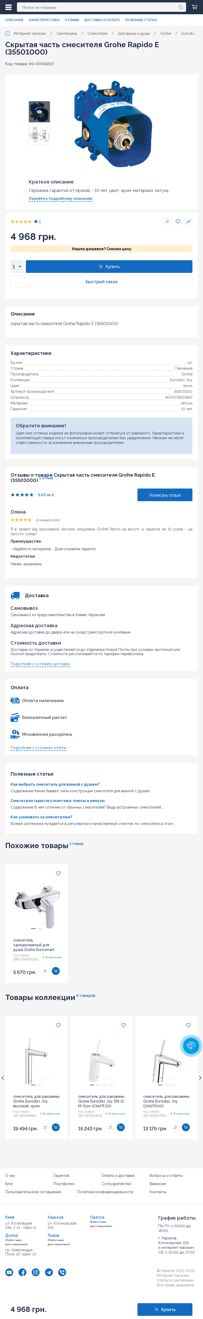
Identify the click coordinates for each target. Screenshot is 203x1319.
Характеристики (44, 20)
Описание (14, 20)
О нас (10, 1175)
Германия (184, 368)
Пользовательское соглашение (33, 1192)
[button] (191, 1046)
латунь (186, 403)
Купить (112, 266)
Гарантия (61, 1175)
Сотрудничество (117, 1184)
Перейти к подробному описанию (61, 198)
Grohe (187, 374)
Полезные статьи (141, 20)
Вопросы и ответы (166, 1175)
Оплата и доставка (118, 1175)
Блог (9, 1184)
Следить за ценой (188, 221)
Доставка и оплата (102, 20)
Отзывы (72, 20)
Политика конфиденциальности (105, 1192)
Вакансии (158, 1184)
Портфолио (64, 1184)
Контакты (158, 1192)
